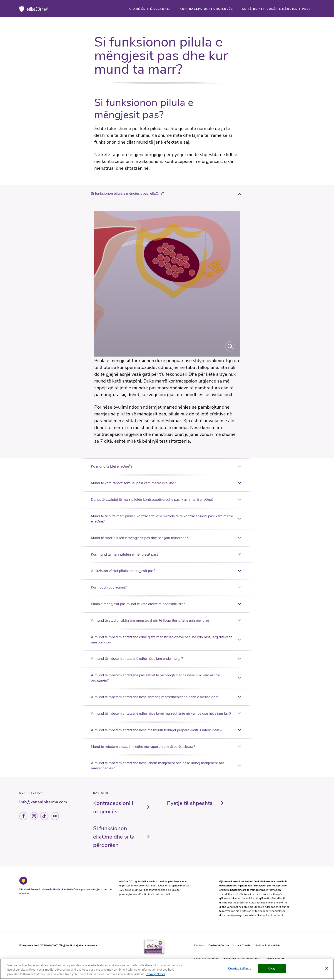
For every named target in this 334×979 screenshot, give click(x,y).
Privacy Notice (155, 974)
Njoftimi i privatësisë (267, 945)
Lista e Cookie (241, 945)
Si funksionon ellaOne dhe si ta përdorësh (114, 837)
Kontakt (199, 945)
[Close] (327, 968)
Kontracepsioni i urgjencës (113, 807)
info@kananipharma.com (43, 802)
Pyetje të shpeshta (190, 803)
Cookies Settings (239, 968)
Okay (272, 968)
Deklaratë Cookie (218, 945)
